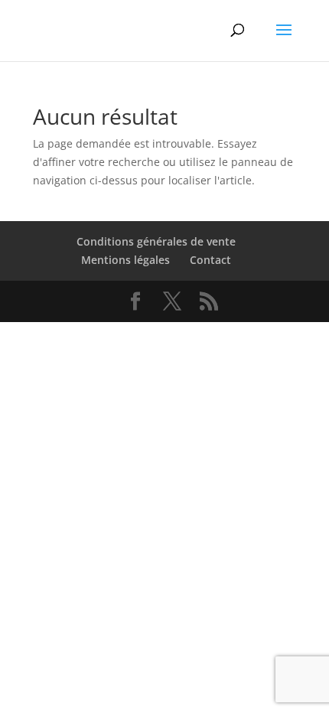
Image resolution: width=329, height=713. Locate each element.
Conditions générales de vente (156, 241)
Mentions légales (125, 259)
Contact (210, 259)
